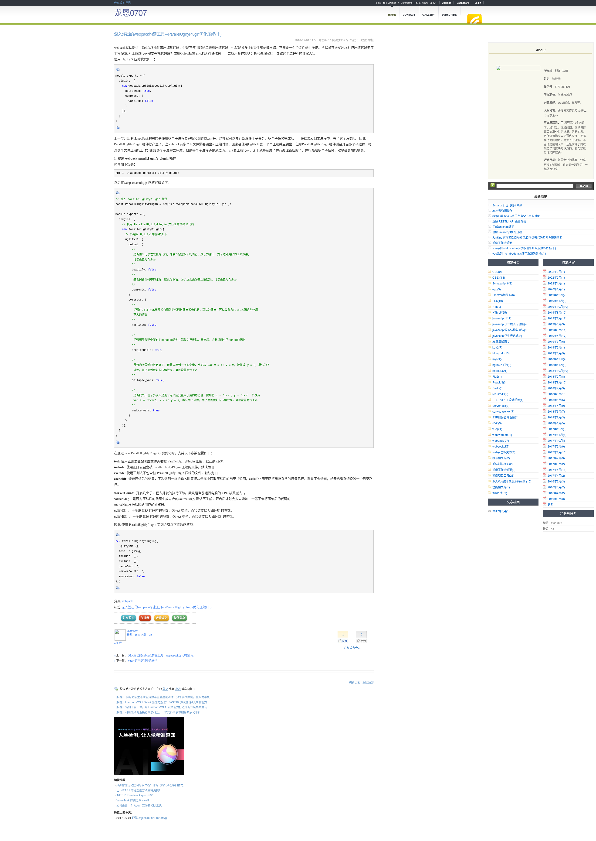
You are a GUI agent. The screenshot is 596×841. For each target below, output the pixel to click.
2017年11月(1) (557, 435)
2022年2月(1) (556, 277)
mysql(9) (497, 359)
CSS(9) (497, 271)
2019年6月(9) (556, 324)
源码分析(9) (499, 493)
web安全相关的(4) (503, 452)
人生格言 (549, 110)
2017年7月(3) (556, 458)
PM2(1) (497, 376)
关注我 (145, 618)
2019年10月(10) (558, 306)
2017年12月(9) (557, 429)
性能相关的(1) (501, 487)
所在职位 (549, 94)
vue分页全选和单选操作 (142, 660)
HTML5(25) (499, 312)
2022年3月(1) (556, 271)
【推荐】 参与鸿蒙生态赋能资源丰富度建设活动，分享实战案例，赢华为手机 (162, 697)
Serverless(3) (500, 405)
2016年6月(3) (556, 481)
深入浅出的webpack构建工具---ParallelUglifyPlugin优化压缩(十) (167, 607)
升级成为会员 (352, 648)
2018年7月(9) (556, 388)
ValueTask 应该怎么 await (132, 800)
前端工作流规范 (502, 243)
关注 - (146, 634)
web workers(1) (502, 435)
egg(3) (496, 289)
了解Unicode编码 (503, 227)
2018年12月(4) (557, 359)
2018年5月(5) (556, 400)
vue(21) (497, 429)
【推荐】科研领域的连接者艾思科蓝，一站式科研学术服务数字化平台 (157, 712)
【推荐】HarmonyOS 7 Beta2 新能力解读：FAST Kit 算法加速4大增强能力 (160, 702)
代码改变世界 (122, 3)
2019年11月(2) (557, 301)
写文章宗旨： (552, 122)
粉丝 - (133, 634)
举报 (371, 40)
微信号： (549, 87)
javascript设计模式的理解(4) (510, 324)
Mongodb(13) (501, 353)
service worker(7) (503, 411)
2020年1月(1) (556, 289)
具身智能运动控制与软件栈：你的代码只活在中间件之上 (151, 785)
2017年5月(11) (557, 470)
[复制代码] (117, 70)
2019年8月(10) (557, 312)
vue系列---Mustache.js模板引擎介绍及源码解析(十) (524, 248)
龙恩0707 (130, 12)
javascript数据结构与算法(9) (510, 330)
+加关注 (119, 643)
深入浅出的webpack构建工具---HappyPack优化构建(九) (161, 655)
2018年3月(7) (556, 411)
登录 (165, 689)
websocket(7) (500, 446)
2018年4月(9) (556, 405)
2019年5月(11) (557, 330)
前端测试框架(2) (502, 464)
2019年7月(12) (557, 318)
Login (478, 2)
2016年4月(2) (556, 493)
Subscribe (449, 14)
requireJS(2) (500, 394)
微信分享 (179, 618)
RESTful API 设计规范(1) (507, 400)
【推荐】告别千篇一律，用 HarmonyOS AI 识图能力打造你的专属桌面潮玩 (160, 707)
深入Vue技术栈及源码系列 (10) (511, 481)
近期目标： (551, 160)
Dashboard (463, 2)
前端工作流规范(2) (503, 470)
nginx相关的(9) (501, 365)
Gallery (428, 14)
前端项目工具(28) (503, 475)
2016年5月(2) (556, 487)
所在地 (548, 71)
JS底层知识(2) (501, 341)
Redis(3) (497, 388)
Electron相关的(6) (503, 295)
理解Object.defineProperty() (149, 818)
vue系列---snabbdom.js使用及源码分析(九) (519, 253)
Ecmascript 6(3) (502, 283)
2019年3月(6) (556, 341)
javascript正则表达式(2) (507, 336)
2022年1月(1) (556, 283)
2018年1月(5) (556, 423)
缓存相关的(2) (501, 458)
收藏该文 (161, 618)
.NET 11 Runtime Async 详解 (134, 795)
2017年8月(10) (557, 452)
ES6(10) (497, 301)
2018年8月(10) (557, 382)
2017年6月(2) (556, 464)
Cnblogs (446, 2)
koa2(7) (497, 347)
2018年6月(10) (557, 394)
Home (392, 14)
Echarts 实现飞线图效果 (507, 205)
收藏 (364, 40)
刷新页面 (354, 682)
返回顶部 (368, 682)
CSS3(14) (498, 277)
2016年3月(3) (556, 499)
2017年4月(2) (556, 475)
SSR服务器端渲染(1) (505, 417)
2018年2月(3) (556, 417)
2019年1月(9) (556, 353)
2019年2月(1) (556, 347)
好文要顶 (128, 618)
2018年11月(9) (557, 365)
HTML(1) (498, 306)
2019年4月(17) (557, 336)
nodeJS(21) (499, 371)
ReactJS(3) (499, 382)
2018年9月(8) (556, 376)
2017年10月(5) (557, 440)
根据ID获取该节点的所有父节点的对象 (516, 216)
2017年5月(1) (501, 511)
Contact (409, 14)
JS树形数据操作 (502, 210)
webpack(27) (500, 440)
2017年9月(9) (556, 446)
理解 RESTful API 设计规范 (509, 221)
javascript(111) (501, 318)
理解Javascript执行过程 (507, 232)
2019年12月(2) (557, 295)
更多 (550, 504)
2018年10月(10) (558, 371)
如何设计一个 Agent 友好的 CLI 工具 (139, 805)
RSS (474, 19)
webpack (127, 601)
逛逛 (178, 689)
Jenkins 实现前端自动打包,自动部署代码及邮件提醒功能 (527, 237)
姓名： (548, 79)
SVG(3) (497, 423)
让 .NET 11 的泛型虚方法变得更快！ (139, 790)
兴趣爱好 (549, 102)
